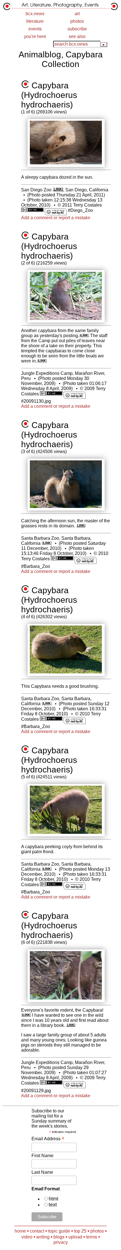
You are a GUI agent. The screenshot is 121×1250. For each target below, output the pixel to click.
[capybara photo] (84, 335)
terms (91, 1237)
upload (75, 1237)
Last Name (42, 1172)
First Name (42, 1155)
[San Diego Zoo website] (58, 189)
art (77, 13)
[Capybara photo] (26, 1015)
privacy (60, 1242)
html (53, 1199)
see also (77, 36)
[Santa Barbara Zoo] (46, 543)
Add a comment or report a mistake (55, 217)
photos (77, 21)
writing (43, 1237)
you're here (35, 36)
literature (35, 21)
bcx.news (35, 13)
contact (37, 1231)
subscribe (77, 28)
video (26, 1237)
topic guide (59, 1231)
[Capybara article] (70, 1025)
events (35, 28)
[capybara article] (81, 525)
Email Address (48, 1138)
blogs (58, 1237)
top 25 (80, 1231)
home (20, 1231)
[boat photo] (42, 361)
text (53, 1205)
